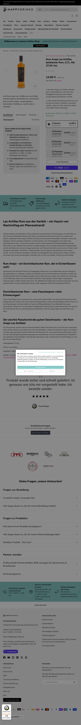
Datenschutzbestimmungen (47, 352)
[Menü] (10, 705)
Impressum (60, 352)
